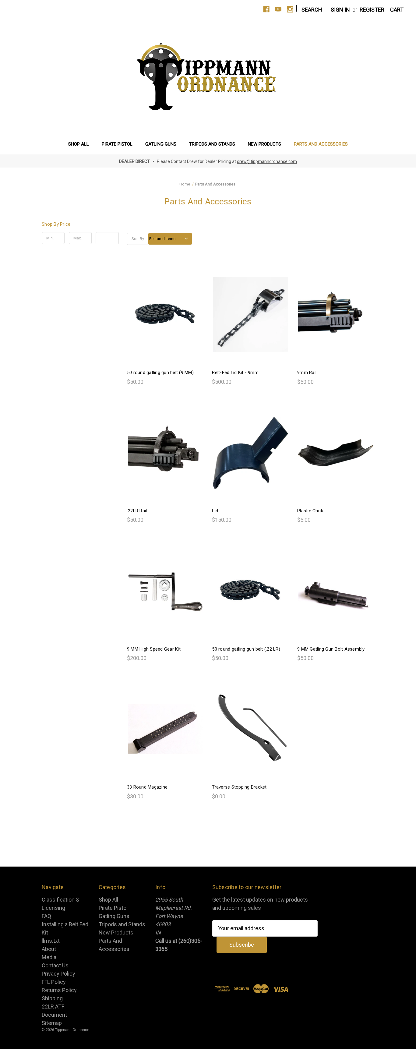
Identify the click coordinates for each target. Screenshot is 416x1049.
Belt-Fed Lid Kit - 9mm (235, 372)
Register (372, 9)
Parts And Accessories (321, 144)
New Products (264, 144)
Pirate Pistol (117, 144)
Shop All (78, 144)
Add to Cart (165, 321)
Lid (215, 511)
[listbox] (170, 239)
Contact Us (55, 965)
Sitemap (52, 1023)
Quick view (164, 307)
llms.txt (51, 941)
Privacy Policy (58, 973)
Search (311, 9)
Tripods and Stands (212, 144)
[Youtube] (278, 9)
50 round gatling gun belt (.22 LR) (246, 649)
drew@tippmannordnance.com (267, 161)
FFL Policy (54, 982)
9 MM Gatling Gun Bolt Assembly (331, 649)
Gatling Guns (160, 144)
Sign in (340, 9)
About (49, 949)
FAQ (46, 916)
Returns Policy (59, 990)
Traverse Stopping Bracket (239, 787)
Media (49, 957)
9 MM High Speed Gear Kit (154, 649)
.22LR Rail (137, 511)
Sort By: (138, 238)
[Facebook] (266, 9)
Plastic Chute (311, 511)
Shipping (52, 998)
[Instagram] (290, 9)
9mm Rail (306, 372)
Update (107, 238)
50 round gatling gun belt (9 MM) (160, 372)
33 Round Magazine (147, 787)
